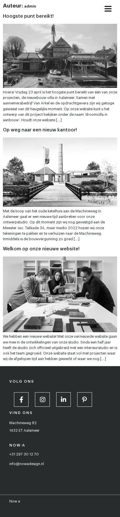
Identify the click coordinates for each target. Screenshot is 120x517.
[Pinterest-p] (84, 399)
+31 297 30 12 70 (24, 454)
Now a (14, 501)
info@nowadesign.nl (26, 464)
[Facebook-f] (21, 399)
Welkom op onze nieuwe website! (41, 249)
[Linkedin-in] (63, 399)
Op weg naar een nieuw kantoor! (40, 130)
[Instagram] (42, 399)
